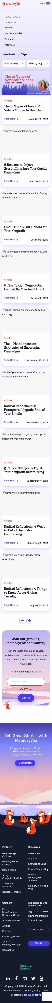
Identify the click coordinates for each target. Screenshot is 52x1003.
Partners (7, 931)
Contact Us (8, 950)
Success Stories (13, 33)
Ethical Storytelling (38, 869)
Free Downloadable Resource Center (11, 912)
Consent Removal (11, 892)
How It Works (9, 870)
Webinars (10, 45)
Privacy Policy (32, 991)
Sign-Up (26, 698)
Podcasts (10, 39)
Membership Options (9, 855)
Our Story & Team (11, 937)
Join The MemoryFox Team (11, 943)
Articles (9, 28)
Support (32, 859)
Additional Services (7, 885)
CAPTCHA (26, 689)
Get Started (25, 763)
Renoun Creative (32, 995)
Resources (11, 17)
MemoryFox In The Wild (38, 887)
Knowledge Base (37, 864)
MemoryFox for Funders (10, 863)
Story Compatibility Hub (12, 877)
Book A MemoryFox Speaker (34, 878)
